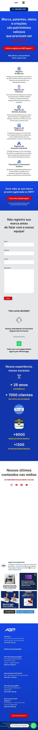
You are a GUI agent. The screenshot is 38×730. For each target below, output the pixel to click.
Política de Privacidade (12, 649)
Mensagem (7, 268)
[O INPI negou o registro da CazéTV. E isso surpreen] (28, 599)
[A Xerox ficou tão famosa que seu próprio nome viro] (10, 581)
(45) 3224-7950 (9, 677)
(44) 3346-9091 (9, 692)
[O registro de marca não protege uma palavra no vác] (10, 599)
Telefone (6, 250)
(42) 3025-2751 (9, 642)
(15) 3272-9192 (9, 665)
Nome (5, 241)
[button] (23, 3)
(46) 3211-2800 (9, 706)
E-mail (6, 259)
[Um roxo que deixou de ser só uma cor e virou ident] (28, 581)
